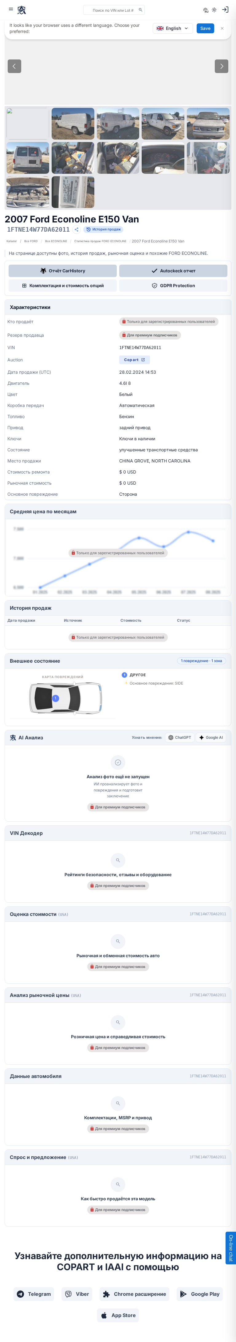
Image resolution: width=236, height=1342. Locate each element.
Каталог (11, 241)
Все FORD (31, 241)
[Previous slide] (14, 66)
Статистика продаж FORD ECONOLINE (100, 241)
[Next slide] (221, 66)
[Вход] (225, 9)
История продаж (103, 229)
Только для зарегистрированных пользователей (171, 321)
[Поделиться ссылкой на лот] (76, 229)
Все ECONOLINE (56, 241)
